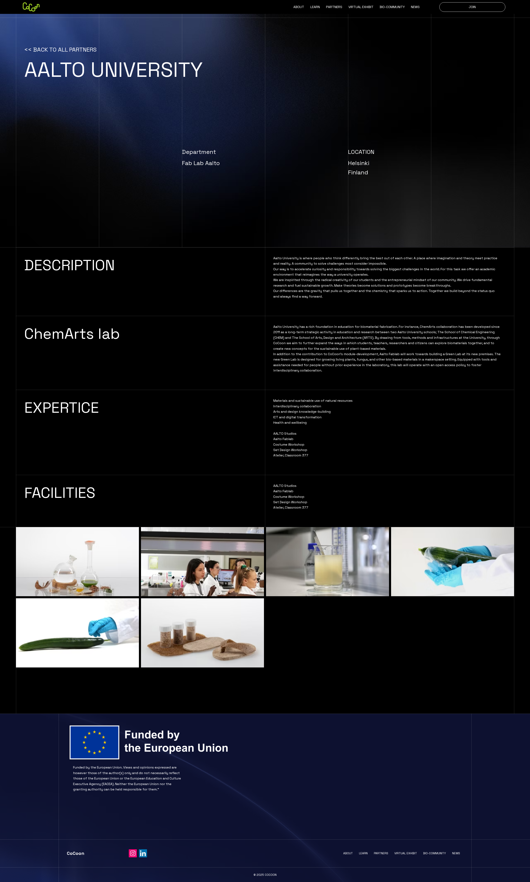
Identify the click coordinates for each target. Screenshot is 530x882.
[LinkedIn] (143, 853)
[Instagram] (133, 853)
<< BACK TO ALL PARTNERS (60, 49)
